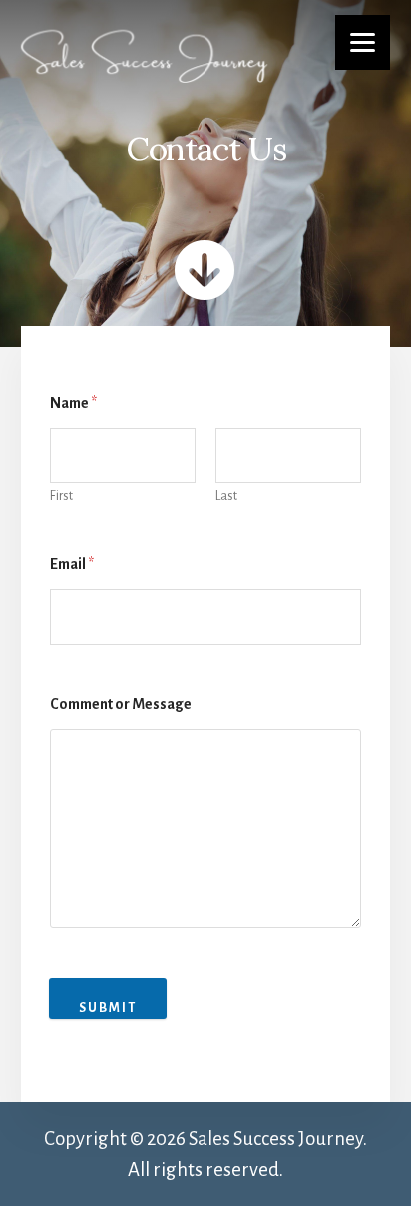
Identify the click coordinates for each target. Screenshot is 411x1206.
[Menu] (362, 42)
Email (72, 564)
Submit (108, 1008)
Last (226, 496)
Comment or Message (121, 704)
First (61, 496)
